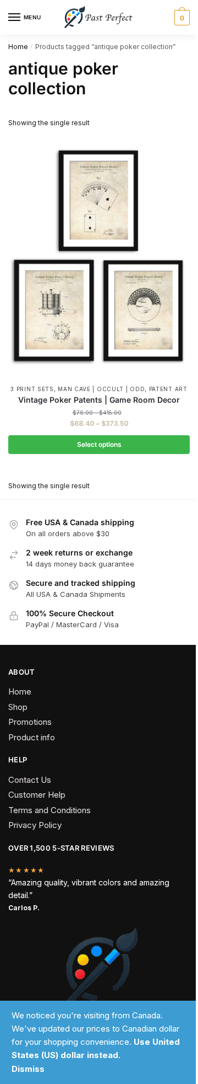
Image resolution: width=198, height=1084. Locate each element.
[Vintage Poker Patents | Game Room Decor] (99, 258)
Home (18, 46)
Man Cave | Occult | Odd (101, 389)
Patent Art (168, 389)
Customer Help (36, 794)
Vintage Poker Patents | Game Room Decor (99, 399)
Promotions (30, 722)
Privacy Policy (35, 825)
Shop (18, 707)
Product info (31, 737)
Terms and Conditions (49, 810)
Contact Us (29, 780)
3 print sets (31, 389)
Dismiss (28, 1069)
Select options (99, 444)
